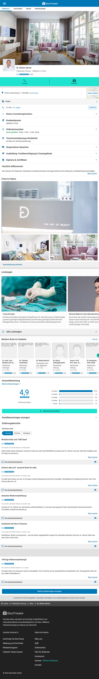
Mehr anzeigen (92, 173)
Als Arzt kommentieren (13, 462)
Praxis (28, 9)
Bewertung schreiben (51, 411)
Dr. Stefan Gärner (43, 604)
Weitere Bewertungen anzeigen (49, 591)
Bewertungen (40, 9)
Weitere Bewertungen (10, 384)
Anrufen (24, 83)
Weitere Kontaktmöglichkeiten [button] (19, 114)
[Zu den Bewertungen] (24, 74)
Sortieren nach (7, 429)
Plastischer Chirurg (19, 604)
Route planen (34, 93)
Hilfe (94, 339)
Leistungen (18, 9)
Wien (31, 604)
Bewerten (74, 83)
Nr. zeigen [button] (17, 107)
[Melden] (96, 462)
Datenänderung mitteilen (12, 265)
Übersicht (6, 9)
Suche (6, 604)
